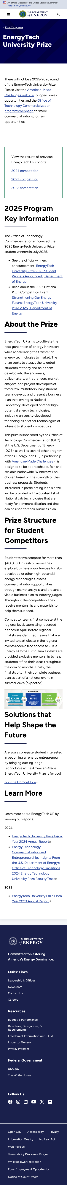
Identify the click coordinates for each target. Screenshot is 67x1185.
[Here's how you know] (33, 4)
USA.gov (13, 1069)
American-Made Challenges (32, 461)
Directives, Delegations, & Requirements (25, 1027)
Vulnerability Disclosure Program (29, 1154)
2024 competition (24, 171)
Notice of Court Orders (23, 1177)
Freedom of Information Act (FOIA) (31, 1036)
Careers (13, 999)
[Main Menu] (8, 14)
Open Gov (14, 1131)
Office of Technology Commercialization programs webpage (27, 105)
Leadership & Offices (21, 980)
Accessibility (35, 1131)
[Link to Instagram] (18, 1102)
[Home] (33, 17)
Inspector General (19, 1042)
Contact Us (15, 993)
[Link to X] (42, 1102)
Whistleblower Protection (24, 1161)
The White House (19, 1075)
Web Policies (16, 1146)
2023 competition (24, 179)
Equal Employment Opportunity (28, 1169)
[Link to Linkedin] (26, 1102)
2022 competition (24, 188)
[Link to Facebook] (10, 1102)
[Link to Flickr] (50, 1102)
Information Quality (20, 1139)
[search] (58, 14)
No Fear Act (47, 1139)
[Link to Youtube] (33, 1102)
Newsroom (15, 987)
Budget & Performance (23, 1019)
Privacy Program (18, 1048)
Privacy (54, 1131)
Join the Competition (20, 782)
